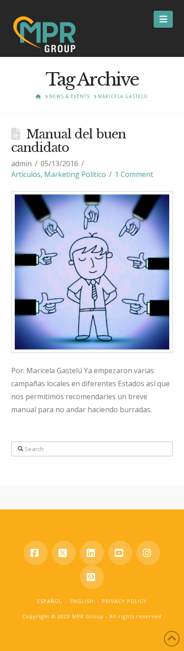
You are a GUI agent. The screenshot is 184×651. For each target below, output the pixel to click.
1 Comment (134, 174)
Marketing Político (75, 174)
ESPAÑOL (49, 601)
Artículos (26, 174)
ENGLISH (82, 601)
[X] (64, 553)
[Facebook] (36, 553)
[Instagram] (148, 553)
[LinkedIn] (92, 553)
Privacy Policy (124, 601)
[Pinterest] (92, 577)
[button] (163, 19)
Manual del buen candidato (68, 141)
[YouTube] (120, 553)
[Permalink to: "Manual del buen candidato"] (92, 272)
